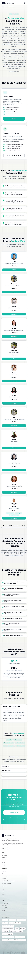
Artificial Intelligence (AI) (19, 939)
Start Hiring (13, 812)
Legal (17, 928)
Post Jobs (4, 860)
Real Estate (5, 920)
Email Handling (20, 746)
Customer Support (8, 742)
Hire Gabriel (14, 269)
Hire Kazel (14, 447)
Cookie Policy (5, 907)
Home (2, 6)
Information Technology (15, 922)
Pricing (3, 864)
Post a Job (13, 118)
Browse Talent (14, 818)
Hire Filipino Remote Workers (8, 880)
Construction (5, 931)
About (3, 889)
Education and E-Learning (16, 931)
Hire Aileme (14, 492)
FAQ (2, 873)
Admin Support (17, 739)
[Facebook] (6, 848)
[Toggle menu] (24, 3)
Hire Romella (14, 336)
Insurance (22, 928)
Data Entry (9, 739)
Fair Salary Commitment (7, 883)
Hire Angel (14, 403)
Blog (3, 891)
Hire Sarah (14, 470)
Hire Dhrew (14, 381)
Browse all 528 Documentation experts (13, 525)
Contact (3, 894)
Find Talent (4, 855)
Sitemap (3, 910)
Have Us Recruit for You (13, 155)
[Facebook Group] (9, 848)
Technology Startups (7, 939)
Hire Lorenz (14, 425)
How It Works (5, 876)
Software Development (8, 925)
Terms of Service (5, 905)
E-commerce (12, 920)
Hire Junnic (14, 518)
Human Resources (20, 937)
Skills (6, 6)
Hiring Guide (4, 871)
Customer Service (20, 742)
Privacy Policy (5, 903)
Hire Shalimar (14, 292)
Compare (4, 878)
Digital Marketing (21, 920)
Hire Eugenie (14, 314)
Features (4, 862)
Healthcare (5, 922)
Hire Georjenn (14, 358)
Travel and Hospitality (7, 934)
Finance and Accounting (8, 928)
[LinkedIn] (3, 848)
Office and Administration (8, 937)
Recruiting (4, 857)
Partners (3, 896)
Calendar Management (9, 746)
